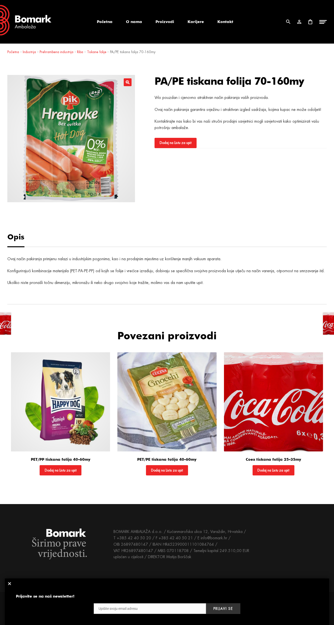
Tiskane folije (96, 52)
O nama (134, 21)
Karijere (196, 21)
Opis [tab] (15, 236)
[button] (128, 82)
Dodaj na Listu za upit (175, 143)
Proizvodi (165, 21)
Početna (104, 21)
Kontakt (225, 21)
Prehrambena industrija (56, 52)
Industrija (29, 52)
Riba (80, 52)
